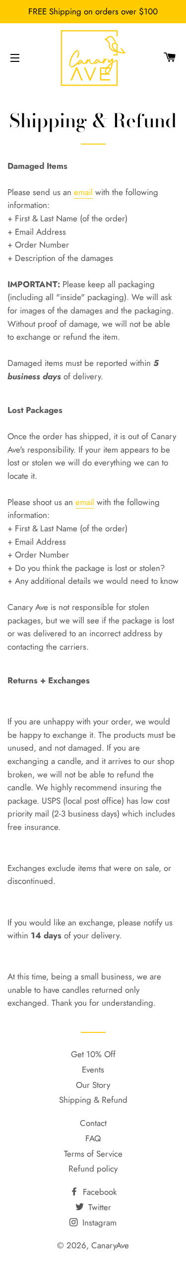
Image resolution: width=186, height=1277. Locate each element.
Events (93, 1069)
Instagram (98, 1222)
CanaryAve (110, 1245)
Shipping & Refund (93, 1100)
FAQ (93, 1138)
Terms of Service (93, 1154)
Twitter (98, 1207)
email (83, 192)
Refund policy (93, 1169)
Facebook (98, 1192)
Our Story (93, 1085)
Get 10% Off (93, 1054)
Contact (93, 1123)
